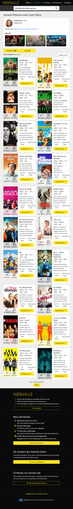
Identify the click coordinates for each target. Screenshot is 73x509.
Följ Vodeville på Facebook (37, 483)
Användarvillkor (42, 494)
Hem (29, 3)
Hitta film (38, 3)
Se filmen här (25, 83)
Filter (26, 51)
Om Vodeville (36, 408)
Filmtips (47, 3)
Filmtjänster (58, 3)
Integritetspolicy (30, 494)
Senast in (62, 55)
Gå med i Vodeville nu (36, 443)
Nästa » (37, 385)
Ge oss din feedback (37, 462)
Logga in (68, 3)
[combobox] (37, 8)
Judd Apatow (17, 29)
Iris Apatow (27, 29)
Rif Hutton (34, 29)
